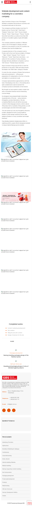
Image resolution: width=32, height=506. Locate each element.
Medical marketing (6, 465)
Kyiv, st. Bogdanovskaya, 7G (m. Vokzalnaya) (16, 391)
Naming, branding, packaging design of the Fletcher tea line (16, 356)
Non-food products (7, 472)
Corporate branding (7, 455)
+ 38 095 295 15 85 (14, 397)
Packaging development (16, 353)
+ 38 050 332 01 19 (14, 399)
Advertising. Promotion (7, 442)
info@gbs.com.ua (11, 404)
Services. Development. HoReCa (9, 492)
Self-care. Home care (16, 364)
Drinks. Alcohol (5, 459)
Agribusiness (5, 445)
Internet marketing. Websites (8, 462)
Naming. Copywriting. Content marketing (11, 469)
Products (4, 482)
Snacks (4, 495)
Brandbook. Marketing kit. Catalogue (10, 449)
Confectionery (5, 452)
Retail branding (5, 485)
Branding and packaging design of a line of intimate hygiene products (16, 367)
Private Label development (8, 479)
